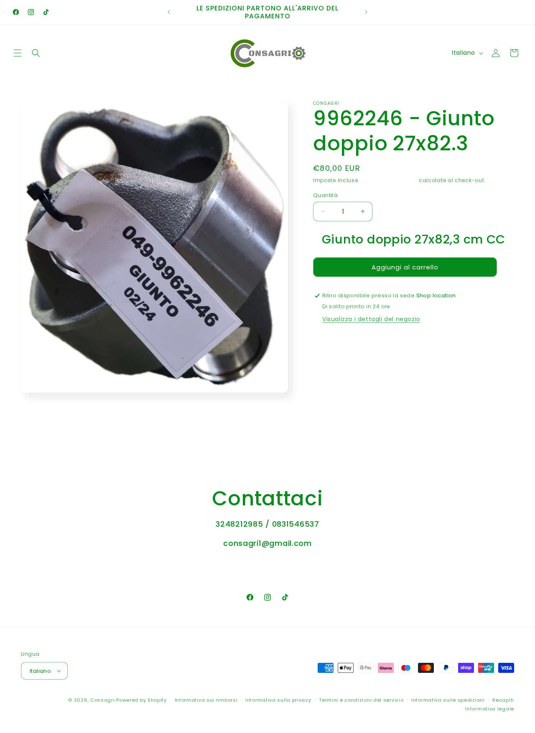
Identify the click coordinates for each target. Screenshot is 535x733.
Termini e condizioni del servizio (361, 700)
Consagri (102, 700)
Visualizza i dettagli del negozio (371, 319)
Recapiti (503, 700)
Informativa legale (489, 708)
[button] (17, 53)
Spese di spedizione (389, 180)
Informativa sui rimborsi (206, 700)
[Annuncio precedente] (169, 12)
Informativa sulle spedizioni (448, 700)
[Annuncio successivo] (366, 12)
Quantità (325, 195)
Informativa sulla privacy (278, 700)
